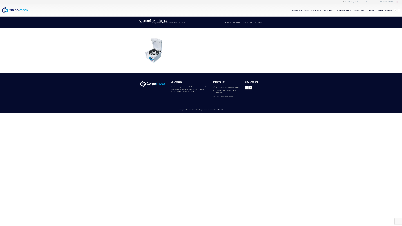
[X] (398, 10)
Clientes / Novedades (344, 10)
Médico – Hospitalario (312, 10)
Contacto (371, 10)
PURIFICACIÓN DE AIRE (384, 10)
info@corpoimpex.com (370, 2)
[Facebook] (395, 10)
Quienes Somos (297, 10)
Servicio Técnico (359, 10)
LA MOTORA (220, 109)
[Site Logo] (15, 10)
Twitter (250, 87)
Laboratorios (328, 10)
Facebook (247, 87)
